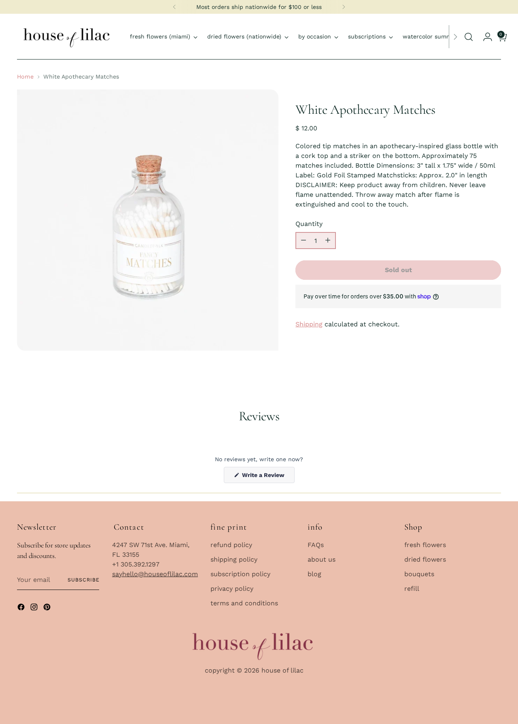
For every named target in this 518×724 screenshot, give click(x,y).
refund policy (231, 545)
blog (314, 574)
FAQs (316, 545)
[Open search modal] (469, 37)
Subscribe (83, 580)
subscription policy (240, 574)
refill (411, 588)
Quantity (309, 224)
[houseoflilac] (67, 36)
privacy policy (231, 588)
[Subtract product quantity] (303, 240)
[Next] (343, 7)
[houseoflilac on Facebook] (22, 608)
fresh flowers (425, 545)
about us (321, 559)
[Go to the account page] (483, 37)
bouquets (419, 574)
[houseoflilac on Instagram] (35, 608)
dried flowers (425, 559)
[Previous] (174, 7)
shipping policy (233, 559)
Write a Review (267, 477)
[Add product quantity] (328, 240)
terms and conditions (244, 603)
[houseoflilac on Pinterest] (48, 608)
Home (25, 76)
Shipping (309, 324)
